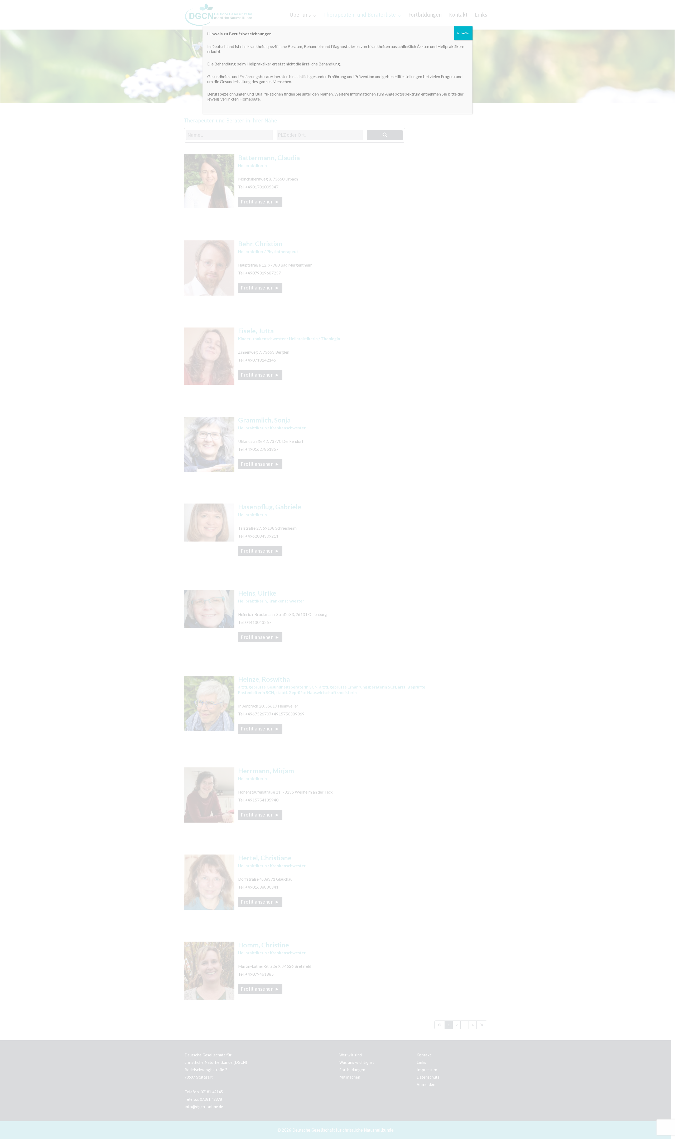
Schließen (463, 33)
